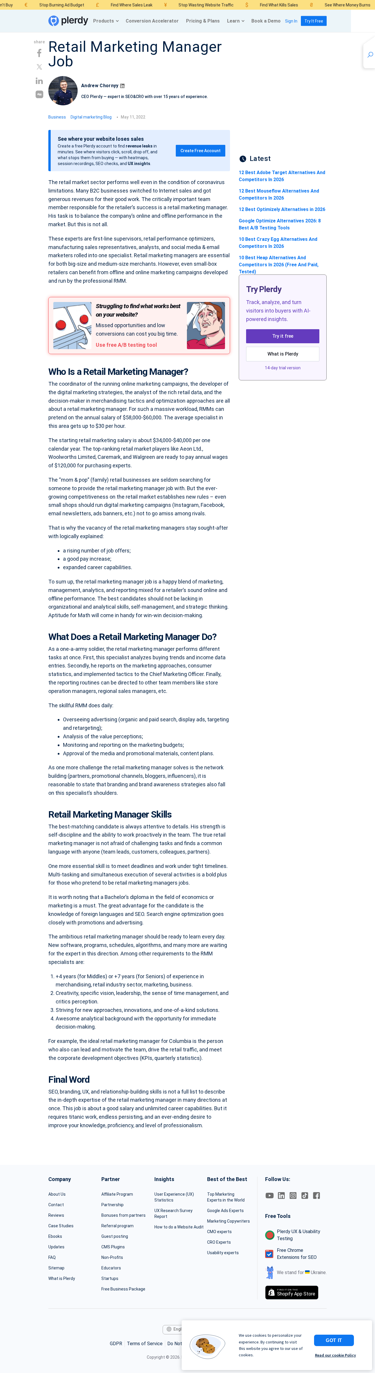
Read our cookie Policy (335, 1355)
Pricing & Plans (203, 21)
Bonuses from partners (123, 1215)
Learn (233, 21)
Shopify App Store (296, 1292)
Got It (334, 1340)
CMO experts (219, 1231)
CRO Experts (219, 1242)
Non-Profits (112, 1257)
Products (103, 21)
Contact (56, 1204)
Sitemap (56, 1268)
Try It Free (313, 21)
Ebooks (55, 1236)
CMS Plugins (113, 1247)
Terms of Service (145, 1343)
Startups (109, 1278)
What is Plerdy (282, 354)
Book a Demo (266, 21)
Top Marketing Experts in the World (226, 1197)
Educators (111, 1268)
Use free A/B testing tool (126, 345)
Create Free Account (200, 150)
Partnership (112, 1204)
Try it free (282, 336)
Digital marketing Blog (91, 117)
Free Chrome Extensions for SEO (297, 1253)
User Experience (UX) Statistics (174, 1197)
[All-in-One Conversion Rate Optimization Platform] (68, 21)
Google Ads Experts (225, 1210)
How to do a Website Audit (179, 1227)
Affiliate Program (117, 1194)
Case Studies (61, 1225)
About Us (57, 1194)
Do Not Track (181, 1343)
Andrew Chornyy (99, 85)
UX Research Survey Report (173, 1213)
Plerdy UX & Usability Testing (298, 1235)
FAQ (52, 1257)
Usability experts (223, 1252)
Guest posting (114, 1236)
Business (57, 117)
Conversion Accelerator (152, 21)
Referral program (117, 1225)
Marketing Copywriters (228, 1221)
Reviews (56, 1215)
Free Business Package (123, 1289)
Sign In (291, 21)
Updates (56, 1247)
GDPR (116, 1343)
